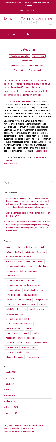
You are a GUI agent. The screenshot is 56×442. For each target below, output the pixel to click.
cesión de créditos (30, 247)
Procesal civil (19, 70)
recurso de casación (28, 347)
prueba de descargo (41, 343)
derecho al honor (41, 266)
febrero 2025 (11, 401)
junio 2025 (10, 378)
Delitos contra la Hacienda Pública (18, 257)
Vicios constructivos (34, 357)
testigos (29, 352)
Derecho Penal (27, 61)
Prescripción (10, 338)
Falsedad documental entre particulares (20, 304)
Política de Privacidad (23, 428)
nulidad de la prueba (13, 333)
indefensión (21, 309)
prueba (28, 343)
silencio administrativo (14, 352)
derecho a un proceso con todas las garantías (23, 285)
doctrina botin (11, 300)
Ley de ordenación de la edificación (19, 324)
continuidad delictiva (13, 252)
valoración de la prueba (14, 357)
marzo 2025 (10, 395)
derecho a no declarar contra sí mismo (20, 280)
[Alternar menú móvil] (50, 25)
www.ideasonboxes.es (24, 431)
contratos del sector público (34, 252)
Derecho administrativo (14, 261)
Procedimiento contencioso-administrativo (27, 65)
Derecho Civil (39, 56)
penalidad (35, 333)
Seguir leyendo (41, 151)
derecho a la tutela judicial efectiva (19, 266)
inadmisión (10, 309)
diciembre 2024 (12, 407)
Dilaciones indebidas (31, 295)
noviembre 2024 (12, 413)
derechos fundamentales (33, 290)
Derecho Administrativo (19, 56)
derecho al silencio (13, 276)
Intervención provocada (14, 314)
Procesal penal (35, 70)
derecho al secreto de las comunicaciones (21, 271)
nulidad (29, 328)
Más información (9, 163)
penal (26, 333)
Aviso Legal (9, 428)
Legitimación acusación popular (17, 319)
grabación (42, 304)
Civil (42, 247)
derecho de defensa (13, 290)
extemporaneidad (41, 300)
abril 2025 (9, 389)
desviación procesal (13, 295)
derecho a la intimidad (34, 261)
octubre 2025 (11, 372)
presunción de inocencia (27, 338)
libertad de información (14, 328)
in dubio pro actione (36, 309)
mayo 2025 (10, 384)
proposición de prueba (14, 343)
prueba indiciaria (12, 347)
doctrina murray (25, 300)
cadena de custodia (13, 247)
